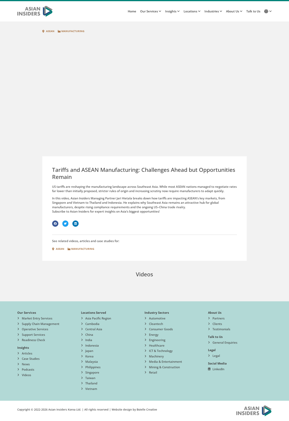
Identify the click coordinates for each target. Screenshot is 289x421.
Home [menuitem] (132, 11)
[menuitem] (148, 11)
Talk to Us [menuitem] (253, 11)
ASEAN (50, 31)
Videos (144, 274)
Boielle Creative (147, 409)
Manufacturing (72, 31)
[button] (55, 223)
